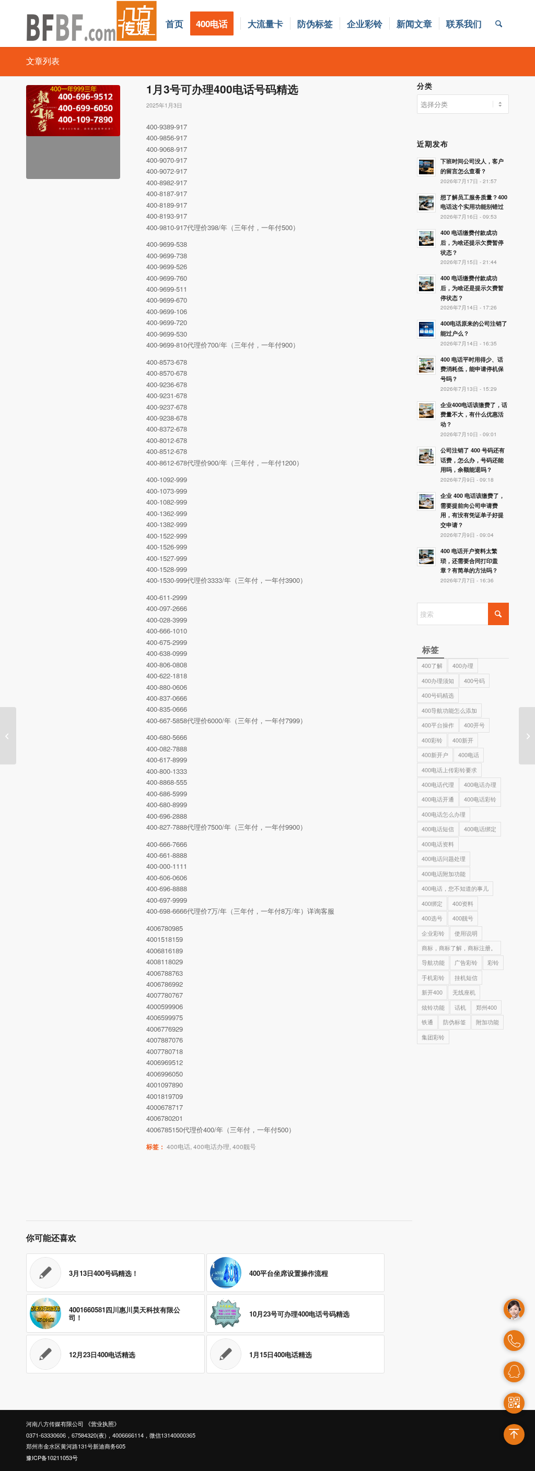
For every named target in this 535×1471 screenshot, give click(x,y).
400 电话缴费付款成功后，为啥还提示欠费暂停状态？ (472, 242)
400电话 (178, 1146)
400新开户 (435, 754)
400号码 (474, 680)
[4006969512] (73, 132)
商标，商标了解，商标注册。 (459, 947)
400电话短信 (438, 828)
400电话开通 (438, 799)
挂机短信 (466, 977)
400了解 (432, 665)
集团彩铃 (433, 1037)
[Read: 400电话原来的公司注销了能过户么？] (426, 329)
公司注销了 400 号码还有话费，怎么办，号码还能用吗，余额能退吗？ (472, 460)
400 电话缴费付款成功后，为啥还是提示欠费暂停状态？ (472, 288)
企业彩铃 (433, 933)
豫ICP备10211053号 (52, 1457)
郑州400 (486, 1007)
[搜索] (499, 23)
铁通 (427, 1022)
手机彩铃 (433, 977)
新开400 (432, 992)
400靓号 (244, 1146)
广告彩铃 (466, 962)
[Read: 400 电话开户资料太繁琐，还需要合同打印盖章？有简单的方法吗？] (426, 556)
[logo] (92, 23)
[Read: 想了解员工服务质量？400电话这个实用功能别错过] (426, 203)
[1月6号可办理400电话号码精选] (527, 735)
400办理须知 (438, 680)
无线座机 (463, 992)
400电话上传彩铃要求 (449, 770)
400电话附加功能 (444, 873)
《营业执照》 (102, 1423)
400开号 (474, 725)
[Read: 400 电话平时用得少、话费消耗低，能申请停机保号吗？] (426, 365)
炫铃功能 (433, 1007)
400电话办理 (211, 1146)
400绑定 (432, 903)
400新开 (462, 740)
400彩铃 (432, 740)
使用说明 (466, 933)
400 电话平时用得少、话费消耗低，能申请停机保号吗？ (472, 369)
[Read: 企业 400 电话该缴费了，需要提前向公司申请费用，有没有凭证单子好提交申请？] (426, 501)
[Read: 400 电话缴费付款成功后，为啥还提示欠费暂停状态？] (426, 238)
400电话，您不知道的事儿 (455, 888)
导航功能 (433, 962)
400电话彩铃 (480, 799)
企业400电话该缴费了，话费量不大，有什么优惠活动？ (473, 414)
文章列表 (43, 61)
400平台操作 (438, 725)
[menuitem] (174, 23)
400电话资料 (438, 844)
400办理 (462, 665)
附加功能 (487, 1022)
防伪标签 (454, 1022)
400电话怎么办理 (444, 814)
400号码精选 (438, 695)
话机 (460, 1007)
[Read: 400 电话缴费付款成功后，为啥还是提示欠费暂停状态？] (426, 283)
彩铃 (493, 962)
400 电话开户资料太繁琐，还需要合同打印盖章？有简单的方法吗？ (469, 561)
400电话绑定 (480, 828)
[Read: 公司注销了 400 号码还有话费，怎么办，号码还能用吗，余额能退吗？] (426, 456)
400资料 (462, 903)
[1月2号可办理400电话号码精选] (8, 735)
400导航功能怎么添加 (449, 710)
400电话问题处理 (444, 858)
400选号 (432, 918)
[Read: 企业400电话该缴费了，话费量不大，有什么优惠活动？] (426, 410)
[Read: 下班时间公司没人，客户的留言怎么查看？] (426, 167)
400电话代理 (438, 784)
